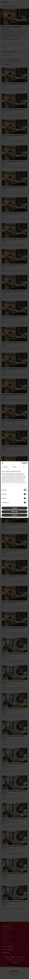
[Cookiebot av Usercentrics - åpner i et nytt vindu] (21, 463)
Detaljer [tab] (14, 466)
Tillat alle (14, 508)
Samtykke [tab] (5, 466)
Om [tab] (24, 466)
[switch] (25, 494)
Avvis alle (14, 515)
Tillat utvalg (14, 511)
